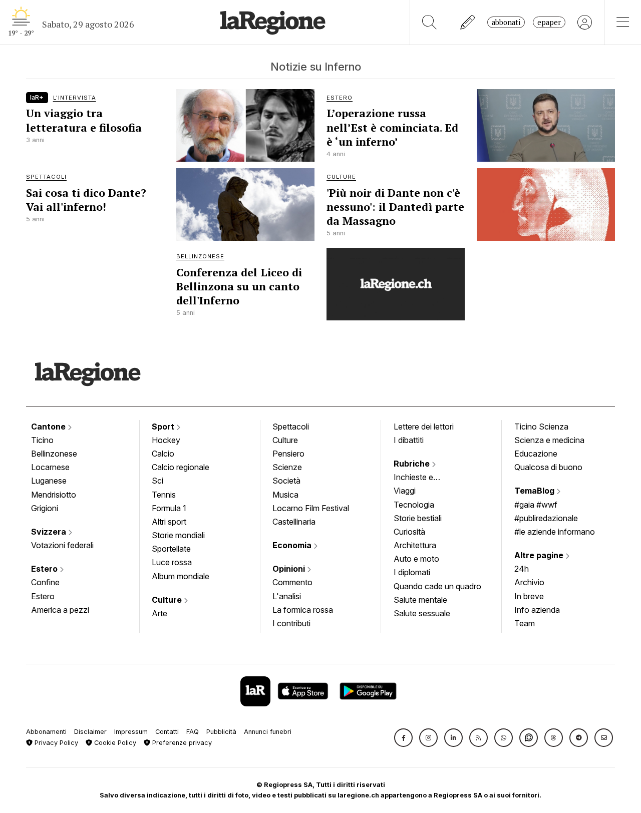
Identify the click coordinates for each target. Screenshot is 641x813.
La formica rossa (302, 610)
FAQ (192, 731)
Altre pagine (539, 555)
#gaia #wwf (535, 505)
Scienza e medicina (549, 440)
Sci (157, 481)
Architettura (415, 545)
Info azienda (537, 610)
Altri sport (169, 522)
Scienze (287, 467)
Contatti (167, 731)
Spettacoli (290, 427)
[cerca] (429, 22)
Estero (45, 569)
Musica (285, 495)
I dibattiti (409, 440)
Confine (45, 582)
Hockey (166, 440)
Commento (292, 582)
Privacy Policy (55, 742)
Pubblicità (221, 731)
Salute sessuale (422, 613)
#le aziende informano (554, 532)
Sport (164, 427)
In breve (529, 596)
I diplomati (412, 572)
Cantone (49, 427)
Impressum (131, 731)
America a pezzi (60, 610)
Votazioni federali (62, 545)
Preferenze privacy (181, 742)
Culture (168, 600)
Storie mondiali (178, 535)
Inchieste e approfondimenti (423, 478)
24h (521, 569)
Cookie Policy (114, 742)
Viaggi (405, 491)
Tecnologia (414, 505)
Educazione (535, 454)
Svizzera (49, 532)
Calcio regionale (180, 467)
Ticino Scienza (541, 427)
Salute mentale (420, 600)
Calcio (163, 454)
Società (286, 481)
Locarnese (50, 467)
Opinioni (289, 569)
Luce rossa (172, 562)
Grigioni (44, 508)
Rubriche (413, 464)
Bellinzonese (54, 454)
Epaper (549, 22)
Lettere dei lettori (424, 427)
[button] (403, 737)
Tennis (164, 495)
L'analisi (286, 596)
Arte (159, 613)
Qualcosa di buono (548, 467)
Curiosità (409, 532)
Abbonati (506, 22)
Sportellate (171, 549)
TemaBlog (535, 491)
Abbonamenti (46, 731)
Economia (292, 545)
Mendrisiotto (53, 495)
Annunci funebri (267, 731)
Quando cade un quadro (437, 586)
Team (524, 623)
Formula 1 (169, 508)
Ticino (42, 440)
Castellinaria (293, 522)
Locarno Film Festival (310, 508)
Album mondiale (180, 576)
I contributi (291, 623)
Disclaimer (90, 731)
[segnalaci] (468, 22)
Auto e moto (416, 559)
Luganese (49, 481)
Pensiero (288, 454)
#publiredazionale (546, 518)
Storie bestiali (418, 518)
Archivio (529, 582)
